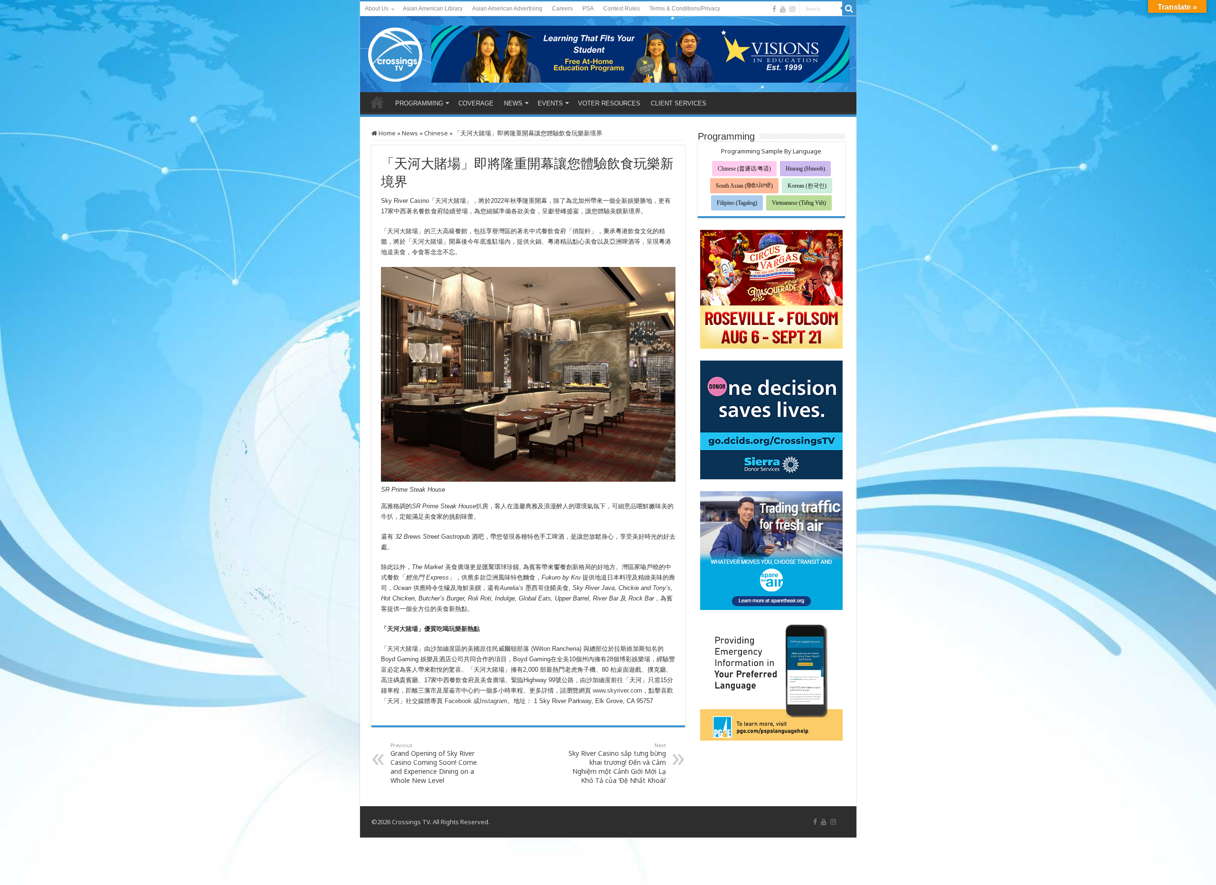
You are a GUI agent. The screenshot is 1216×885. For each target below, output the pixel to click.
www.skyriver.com (617, 690)
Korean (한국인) (807, 185)
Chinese (436, 133)
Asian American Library (433, 8)
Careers (562, 8)
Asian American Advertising (507, 8)
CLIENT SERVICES (678, 103)
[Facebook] (774, 9)
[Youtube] (783, 9)
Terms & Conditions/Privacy (684, 8)
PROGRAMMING (419, 103)
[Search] (849, 8)
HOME (377, 102)
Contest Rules (621, 8)
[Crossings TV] (395, 52)
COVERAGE (476, 103)
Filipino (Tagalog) (737, 203)
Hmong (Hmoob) (805, 168)
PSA (588, 8)
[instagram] (792, 9)
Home (386, 133)
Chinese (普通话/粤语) (744, 168)
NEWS (513, 103)
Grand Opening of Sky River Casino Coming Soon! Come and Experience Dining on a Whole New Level (433, 763)
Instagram (493, 700)
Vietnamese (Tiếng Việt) (799, 203)
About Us (377, 8)
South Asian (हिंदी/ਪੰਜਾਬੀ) (744, 185)
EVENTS (550, 103)
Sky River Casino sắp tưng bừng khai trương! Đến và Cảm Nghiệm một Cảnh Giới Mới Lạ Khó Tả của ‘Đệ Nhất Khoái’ (617, 763)
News (410, 133)
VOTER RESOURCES (609, 103)
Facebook (458, 700)
